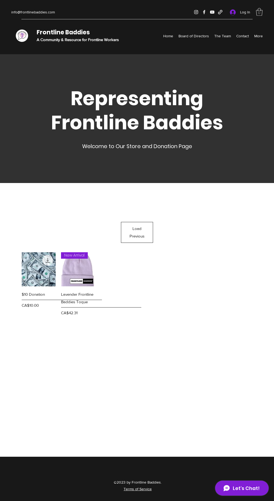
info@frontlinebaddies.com (33, 12)
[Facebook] (204, 12)
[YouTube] (212, 12)
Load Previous (137, 232)
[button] (259, 12)
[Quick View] (39, 269)
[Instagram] (196, 12)
